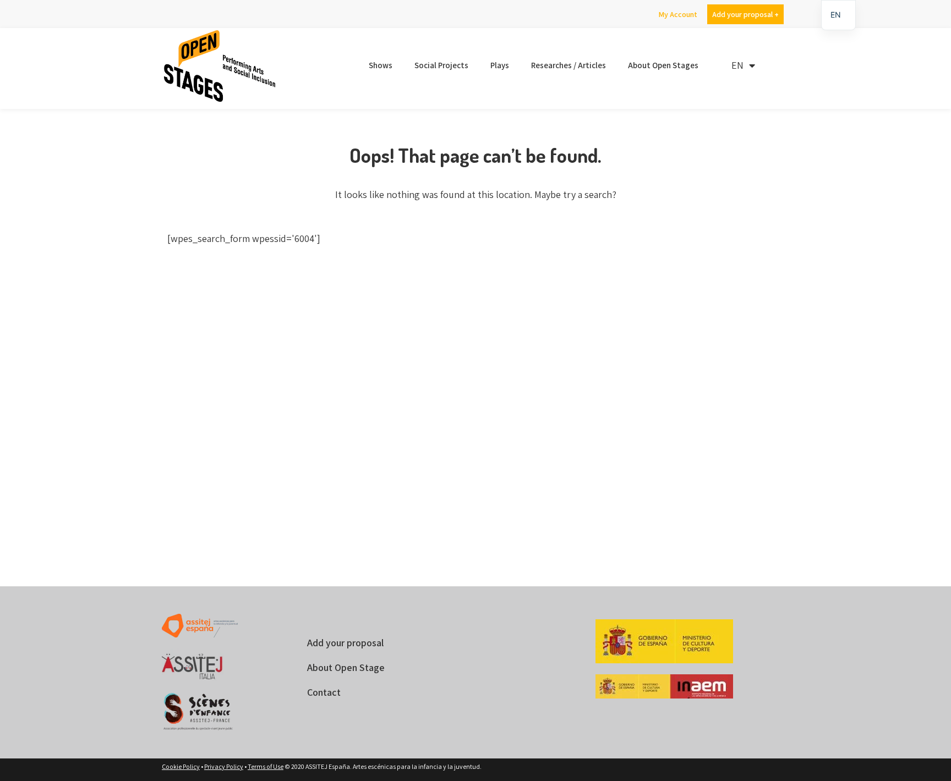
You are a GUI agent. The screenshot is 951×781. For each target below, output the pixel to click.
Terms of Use (265, 766)
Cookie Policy (181, 766)
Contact (324, 692)
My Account (677, 14)
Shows (380, 65)
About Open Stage (346, 667)
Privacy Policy (223, 766)
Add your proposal (345, 642)
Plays (499, 65)
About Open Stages (663, 65)
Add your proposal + (745, 14)
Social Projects (441, 65)
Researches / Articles (568, 65)
